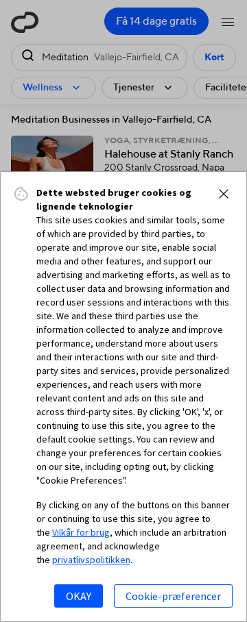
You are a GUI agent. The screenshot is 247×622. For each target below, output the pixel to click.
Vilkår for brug (81, 532)
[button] (223, 194)
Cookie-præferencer (173, 596)
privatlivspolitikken (91, 559)
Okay (78, 596)
